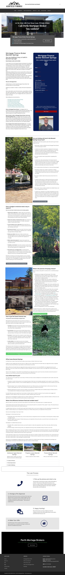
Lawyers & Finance (11, 460)
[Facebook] (60, 4)
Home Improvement (11, 462)
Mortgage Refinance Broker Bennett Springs (16, 105)
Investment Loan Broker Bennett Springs (15, 104)
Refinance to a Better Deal (40, 84)
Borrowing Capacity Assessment (41, 85)
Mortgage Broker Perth (28, 558)
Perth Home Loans (27, 562)
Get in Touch (46, 111)
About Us (6, 560)
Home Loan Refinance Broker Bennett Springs (16, 106)
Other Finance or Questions (40, 88)
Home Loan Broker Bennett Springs (14, 103)
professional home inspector (51, 295)
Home (5, 13)
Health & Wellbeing (11, 465)
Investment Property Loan (40, 83)
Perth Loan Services (27, 560)
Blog (5, 564)
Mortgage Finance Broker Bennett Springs (15, 99)
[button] (32, 460)
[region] (32, 26)
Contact (5, 568)
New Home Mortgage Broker (29, 564)
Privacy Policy (6, 566)
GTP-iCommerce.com (28, 573)
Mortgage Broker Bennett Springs (14, 100)
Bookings (25, 566)
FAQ (5, 562)
